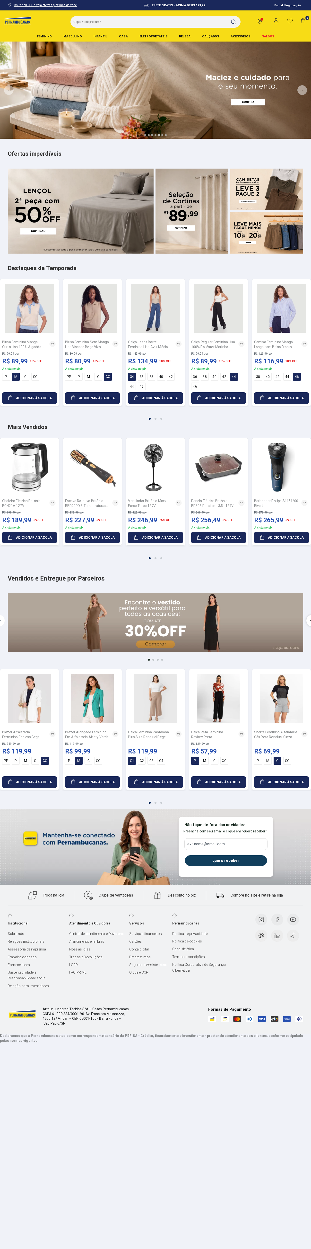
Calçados (210, 36)
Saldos (268, 36)
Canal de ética (183, 949)
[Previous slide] (9, 90)
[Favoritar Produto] (52, 344)
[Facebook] (277, 920)
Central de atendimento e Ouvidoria (96, 934)
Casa (123, 36)
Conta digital (139, 949)
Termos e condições (188, 957)
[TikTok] (293, 936)
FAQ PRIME (77, 972)
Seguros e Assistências (147, 965)
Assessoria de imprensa (27, 949)
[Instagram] (261, 920)
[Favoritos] (289, 21)
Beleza (184, 36)
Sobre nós (16, 934)
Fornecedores (19, 965)
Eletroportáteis (153, 36)
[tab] (145, 135)
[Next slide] (302, 90)
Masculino (72, 36)
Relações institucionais (26, 941)
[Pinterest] (261, 936)
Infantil (100, 36)
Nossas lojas (79, 949)
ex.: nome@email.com (206, 844)
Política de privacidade (189, 934)
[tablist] (155, 416)
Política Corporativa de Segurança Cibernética (199, 967)
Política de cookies (187, 941)
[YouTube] (293, 920)
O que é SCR (138, 972)
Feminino (44, 36)
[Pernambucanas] (17, 21)
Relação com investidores (28, 986)
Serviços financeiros (145, 934)
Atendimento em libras (86, 941)
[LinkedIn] (277, 936)
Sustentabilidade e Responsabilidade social (27, 975)
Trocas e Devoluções (86, 957)
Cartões (135, 941)
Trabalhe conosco (22, 957)
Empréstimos (140, 957)
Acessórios (240, 36)
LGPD (73, 965)
